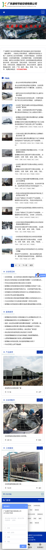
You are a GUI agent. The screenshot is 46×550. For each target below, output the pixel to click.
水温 (39, 127)
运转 (36, 159)
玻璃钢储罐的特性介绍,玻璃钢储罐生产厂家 (19, 320)
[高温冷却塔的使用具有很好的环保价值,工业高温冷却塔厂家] (7, 196)
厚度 (35, 518)
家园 (31, 523)
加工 (33, 159)
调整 (33, 259)
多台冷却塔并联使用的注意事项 (26, 82)
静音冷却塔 (28, 518)
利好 (31, 510)
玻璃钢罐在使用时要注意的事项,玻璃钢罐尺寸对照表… (23, 326)
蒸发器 (37, 510)
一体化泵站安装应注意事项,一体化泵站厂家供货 (21, 329)
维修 (33, 188)
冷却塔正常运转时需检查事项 (14, 295)
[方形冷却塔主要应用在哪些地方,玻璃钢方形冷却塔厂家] (7, 136)
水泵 (21, 188)
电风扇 (37, 523)
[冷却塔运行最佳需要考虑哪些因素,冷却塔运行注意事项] (7, 182)
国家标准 (40, 514)
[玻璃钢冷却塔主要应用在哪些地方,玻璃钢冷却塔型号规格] (7, 120)
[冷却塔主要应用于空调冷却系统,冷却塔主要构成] (7, 167)
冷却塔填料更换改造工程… (14, 484)
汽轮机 (35, 127)
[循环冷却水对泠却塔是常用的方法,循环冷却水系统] (7, 96)
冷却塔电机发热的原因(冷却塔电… (16, 436)
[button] (41, 352)
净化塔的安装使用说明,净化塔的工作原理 (18, 332)
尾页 (31, 265)
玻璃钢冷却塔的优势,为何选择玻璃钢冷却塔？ (20, 341)
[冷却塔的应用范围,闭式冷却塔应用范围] (7, 240)
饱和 (40, 518)
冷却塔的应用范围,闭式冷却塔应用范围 (29, 236)
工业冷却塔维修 (20, 5)
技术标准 (28, 505)
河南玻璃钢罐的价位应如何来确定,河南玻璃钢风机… (22, 335)
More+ (40, 500)
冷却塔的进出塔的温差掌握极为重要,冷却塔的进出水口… (23, 298)
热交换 (26, 203)
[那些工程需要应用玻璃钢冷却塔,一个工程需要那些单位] (7, 153)
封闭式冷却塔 (31, 514)
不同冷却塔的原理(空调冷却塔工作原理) (18, 283)
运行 (24, 188)
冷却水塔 (27, 217)
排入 (33, 143)
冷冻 (24, 159)
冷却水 (30, 127)
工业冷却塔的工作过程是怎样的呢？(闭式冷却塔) (21, 301)
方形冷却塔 (23, 143)
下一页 (25, 265)
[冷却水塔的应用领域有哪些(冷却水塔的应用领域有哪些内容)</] (7, 225)
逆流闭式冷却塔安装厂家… (14, 388)
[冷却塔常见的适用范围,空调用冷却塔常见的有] (7, 211)
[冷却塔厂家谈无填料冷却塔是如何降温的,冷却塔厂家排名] (7, 108)
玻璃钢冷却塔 (23, 127)
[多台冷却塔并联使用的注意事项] (7, 85)
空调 (21, 159)
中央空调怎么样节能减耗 (13, 344)
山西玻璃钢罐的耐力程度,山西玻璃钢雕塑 (18, 338)
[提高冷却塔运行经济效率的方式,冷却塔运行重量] (7, 251)
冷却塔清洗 (37, 505)
